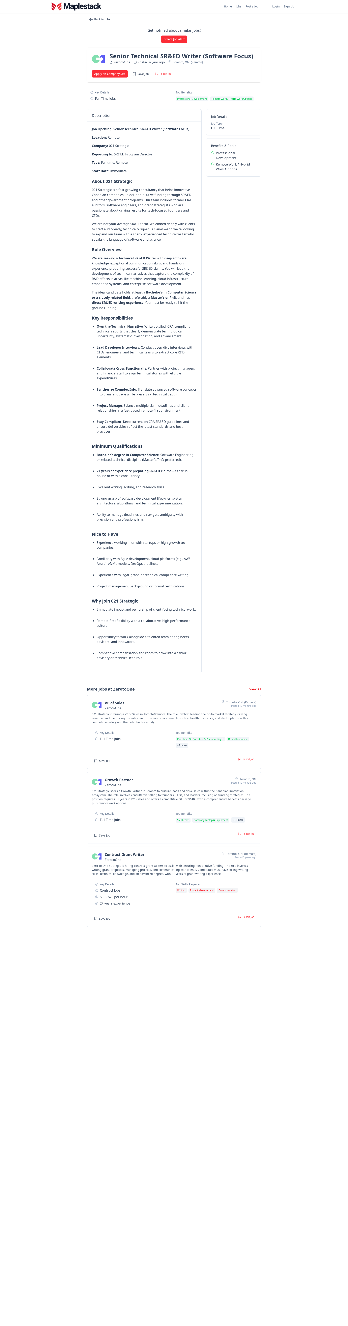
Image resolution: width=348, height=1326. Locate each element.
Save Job (143, 74)
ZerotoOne (122, 62)
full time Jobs (105, 98)
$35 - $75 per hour (114, 897)
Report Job (165, 73)
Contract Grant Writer (124, 854)
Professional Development (226, 155)
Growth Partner (119, 779)
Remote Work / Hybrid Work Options (233, 166)
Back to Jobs (102, 19)
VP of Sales (114, 702)
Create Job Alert (174, 39)
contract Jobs (110, 890)
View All (255, 689)
